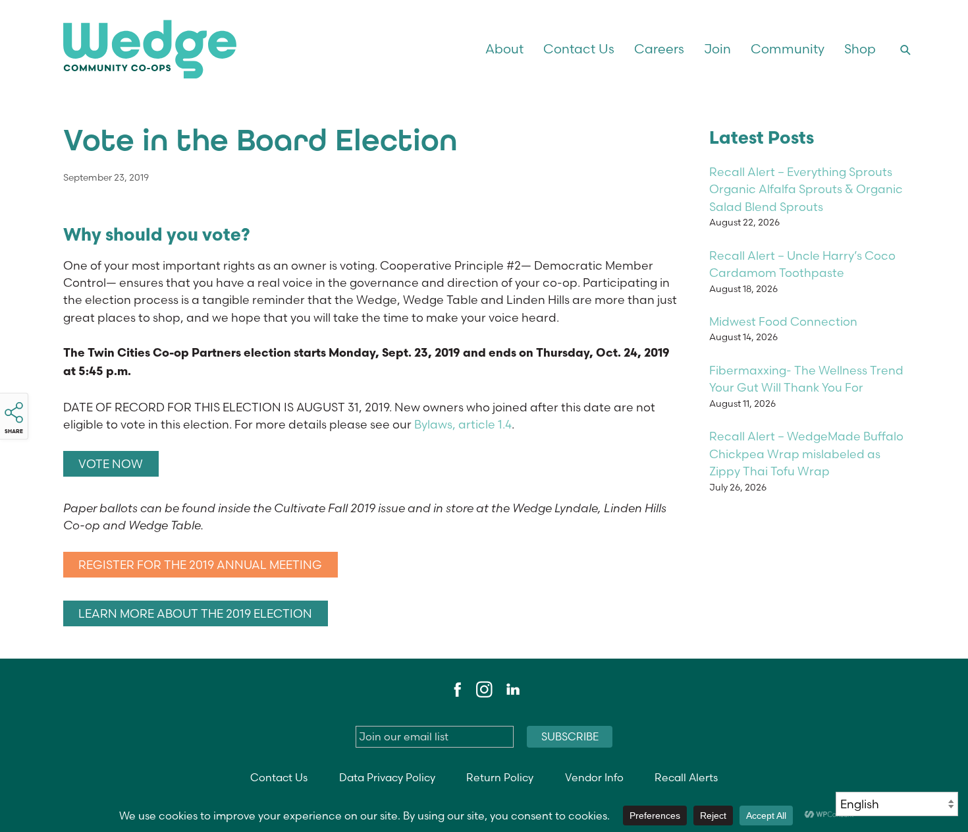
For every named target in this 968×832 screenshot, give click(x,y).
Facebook (455, 689)
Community (787, 49)
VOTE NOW (110, 464)
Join (717, 49)
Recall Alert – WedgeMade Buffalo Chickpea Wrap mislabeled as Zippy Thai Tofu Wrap (806, 453)
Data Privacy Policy (387, 777)
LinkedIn (512, 689)
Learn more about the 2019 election (195, 613)
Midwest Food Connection (783, 321)
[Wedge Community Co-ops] (223, 49)
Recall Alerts (686, 777)
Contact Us (578, 49)
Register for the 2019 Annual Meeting (200, 565)
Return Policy (499, 777)
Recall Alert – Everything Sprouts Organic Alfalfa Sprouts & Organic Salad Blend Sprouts (806, 189)
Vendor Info (594, 777)
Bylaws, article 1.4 (463, 424)
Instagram (484, 689)
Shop (860, 49)
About (504, 49)
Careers (659, 49)
